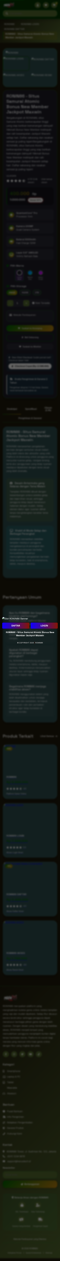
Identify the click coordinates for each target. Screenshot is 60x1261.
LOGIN (44, 625)
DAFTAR (15, 625)
